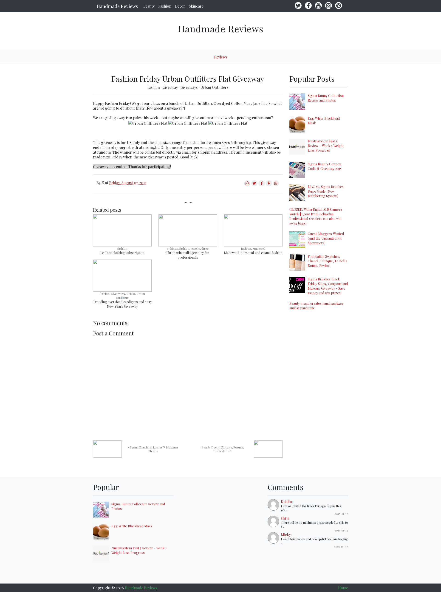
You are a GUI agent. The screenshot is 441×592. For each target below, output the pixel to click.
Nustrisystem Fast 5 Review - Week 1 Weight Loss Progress (326, 145)
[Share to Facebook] (261, 185)
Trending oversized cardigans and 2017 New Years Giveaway (122, 304)
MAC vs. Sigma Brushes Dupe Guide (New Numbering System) (326, 191)
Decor (180, 6)
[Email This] (247, 185)
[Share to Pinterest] (269, 185)
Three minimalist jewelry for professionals (187, 255)
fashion (154, 87)
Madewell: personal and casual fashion (253, 252)
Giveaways (189, 87)
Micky (286, 534)
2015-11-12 (341, 514)
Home (343, 587)
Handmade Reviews (117, 6)
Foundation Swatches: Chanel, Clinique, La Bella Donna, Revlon (327, 261)
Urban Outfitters (214, 87)
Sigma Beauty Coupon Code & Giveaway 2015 (325, 166)
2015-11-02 (341, 547)
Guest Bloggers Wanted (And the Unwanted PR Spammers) (326, 238)
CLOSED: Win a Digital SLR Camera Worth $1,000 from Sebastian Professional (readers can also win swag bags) (315, 216)
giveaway (171, 87)
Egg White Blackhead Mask (131, 526)
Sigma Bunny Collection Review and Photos (326, 97)
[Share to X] (254, 185)
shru (285, 518)
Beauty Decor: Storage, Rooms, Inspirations (222, 449)
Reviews (220, 57)
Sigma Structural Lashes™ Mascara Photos (153, 449)
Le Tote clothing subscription (122, 252)
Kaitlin (286, 501)
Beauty (149, 6)
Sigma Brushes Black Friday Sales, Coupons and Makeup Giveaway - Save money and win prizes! (328, 286)
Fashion (164, 6)
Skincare (196, 6)
